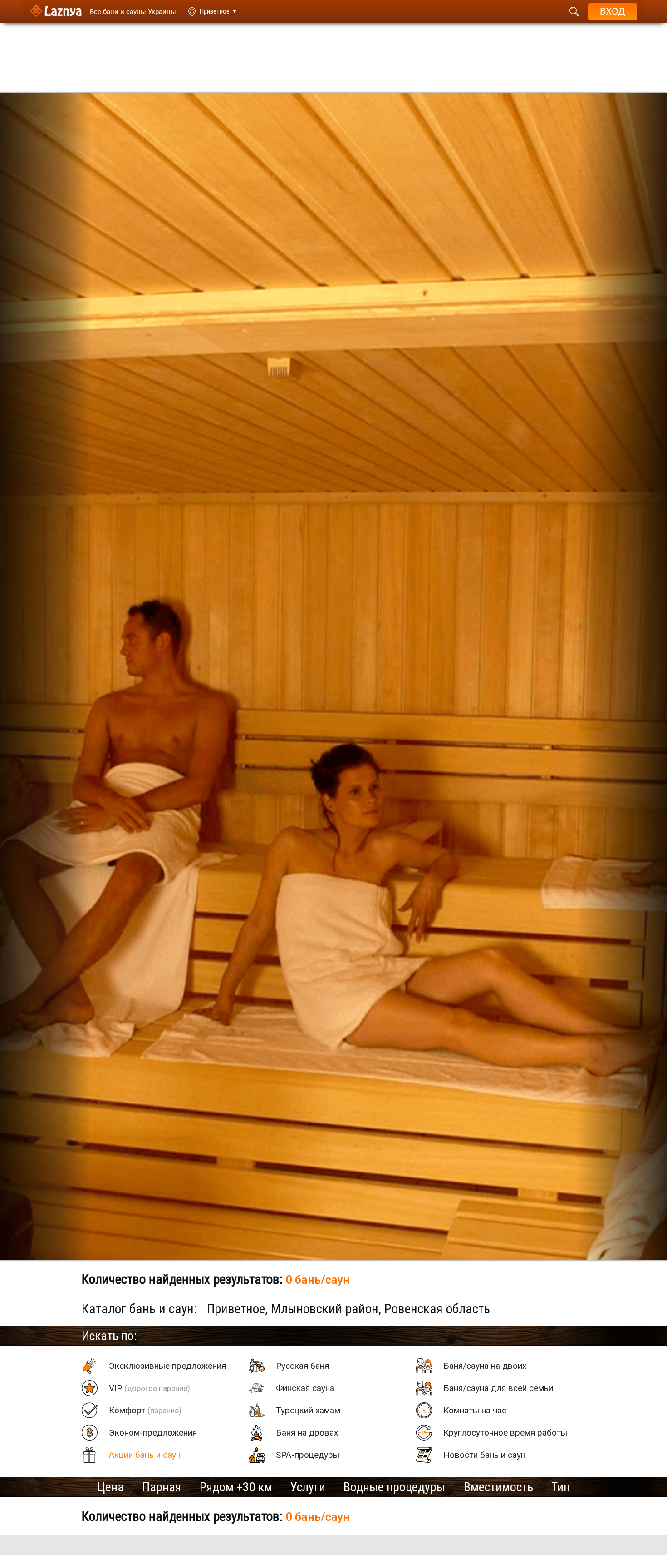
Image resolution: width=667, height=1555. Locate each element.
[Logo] (55, 12)
